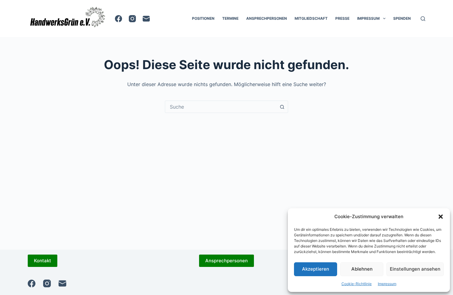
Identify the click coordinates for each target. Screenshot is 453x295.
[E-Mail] (146, 18)
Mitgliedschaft (311, 18)
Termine (230, 18)
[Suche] (423, 18)
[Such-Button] (282, 107)
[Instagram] (132, 18)
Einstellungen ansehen (415, 269)
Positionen (203, 18)
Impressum (387, 283)
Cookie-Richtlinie (356, 283)
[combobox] (220, 107)
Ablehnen (362, 269)
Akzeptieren (315, 269)
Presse (342, 18)
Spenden (402, 18)
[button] (441, 217)
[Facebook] (118, 18)
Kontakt (42, 261)
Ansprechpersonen (266, 18)
